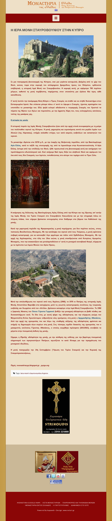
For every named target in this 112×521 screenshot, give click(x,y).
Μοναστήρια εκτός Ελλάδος (38, 505)
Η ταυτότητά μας (61, 505)
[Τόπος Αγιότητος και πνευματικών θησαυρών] (56, 5)
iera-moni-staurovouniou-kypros (34, 373)
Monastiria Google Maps (28, 503)
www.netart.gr (69, 510)
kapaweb (50, 510)
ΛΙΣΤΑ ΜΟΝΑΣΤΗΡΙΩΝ (51, 503)
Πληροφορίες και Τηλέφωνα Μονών (79, 503)
